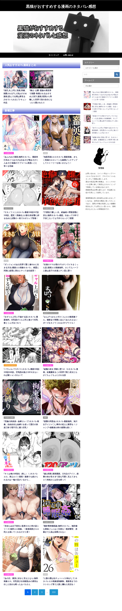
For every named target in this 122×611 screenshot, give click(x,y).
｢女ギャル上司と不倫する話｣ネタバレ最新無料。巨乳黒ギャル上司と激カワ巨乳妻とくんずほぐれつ (21, 320)
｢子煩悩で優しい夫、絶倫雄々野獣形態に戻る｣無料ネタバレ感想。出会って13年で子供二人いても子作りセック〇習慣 (61, 215)
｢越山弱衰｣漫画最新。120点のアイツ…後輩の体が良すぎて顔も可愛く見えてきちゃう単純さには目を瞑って (61, 477)
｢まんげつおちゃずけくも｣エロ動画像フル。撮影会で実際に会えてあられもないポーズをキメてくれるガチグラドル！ (60, 320)
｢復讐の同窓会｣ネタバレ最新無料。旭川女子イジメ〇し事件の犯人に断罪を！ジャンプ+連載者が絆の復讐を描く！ (60, 424)
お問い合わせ (68, 55)
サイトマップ (54, 55)
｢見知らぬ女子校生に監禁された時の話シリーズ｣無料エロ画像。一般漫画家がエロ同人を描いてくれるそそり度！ (21, 529)
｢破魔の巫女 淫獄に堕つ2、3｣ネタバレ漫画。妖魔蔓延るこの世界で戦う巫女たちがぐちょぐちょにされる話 (60, 372)
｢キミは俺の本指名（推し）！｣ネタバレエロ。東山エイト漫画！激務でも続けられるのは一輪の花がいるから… (21, 477)
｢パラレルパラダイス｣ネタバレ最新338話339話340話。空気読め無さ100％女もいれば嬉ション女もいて (21, 372)
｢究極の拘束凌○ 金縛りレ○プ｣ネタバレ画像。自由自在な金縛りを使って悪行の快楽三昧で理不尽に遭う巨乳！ (21, 424)
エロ (45, 153)
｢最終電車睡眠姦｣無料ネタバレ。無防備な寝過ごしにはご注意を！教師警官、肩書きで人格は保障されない (60, 529)
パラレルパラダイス (10, 365)
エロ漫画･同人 (9, 153)
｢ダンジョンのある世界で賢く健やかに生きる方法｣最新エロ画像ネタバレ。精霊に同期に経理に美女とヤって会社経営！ (21, 267)
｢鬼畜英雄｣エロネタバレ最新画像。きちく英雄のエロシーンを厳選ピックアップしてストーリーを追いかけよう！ (60, 160)
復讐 (45, 417)
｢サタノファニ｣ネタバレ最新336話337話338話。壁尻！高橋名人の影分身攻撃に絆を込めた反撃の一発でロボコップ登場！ (21, 215)
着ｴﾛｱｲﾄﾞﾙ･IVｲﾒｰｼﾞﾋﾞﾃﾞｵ (50, 313)
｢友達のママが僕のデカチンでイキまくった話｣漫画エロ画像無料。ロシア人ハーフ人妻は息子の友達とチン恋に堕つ (60, 267)
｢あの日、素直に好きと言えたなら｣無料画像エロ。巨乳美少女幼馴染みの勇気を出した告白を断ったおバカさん (21, 581)
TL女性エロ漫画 (48, 208)
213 (53, 592)
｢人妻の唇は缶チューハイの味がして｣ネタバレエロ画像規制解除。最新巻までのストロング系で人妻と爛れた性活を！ (60, 581)
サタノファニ (8, 208)
